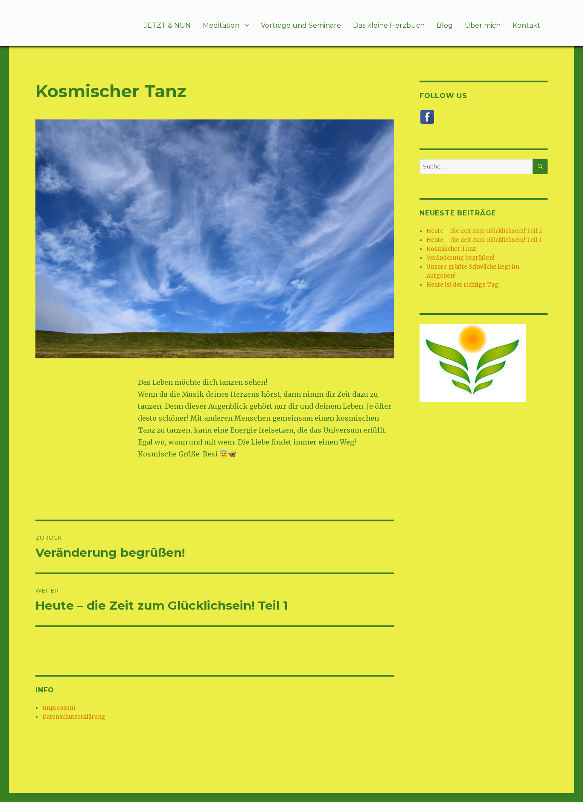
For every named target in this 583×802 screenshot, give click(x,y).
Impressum (59, 708)
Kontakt (526, 25)
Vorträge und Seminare (301, 25)
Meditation (221, 25)
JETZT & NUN (167, 25)
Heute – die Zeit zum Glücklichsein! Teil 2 (484, 231)
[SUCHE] (540, 166)
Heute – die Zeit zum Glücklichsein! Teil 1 (483, 240)
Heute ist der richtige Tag (462, 284)
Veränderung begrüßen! (460, 258)
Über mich (483, 25)
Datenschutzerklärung (73, 717)
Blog (445, 25)
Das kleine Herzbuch (389, 25)
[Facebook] (427, 116)
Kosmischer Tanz (451, 249)
